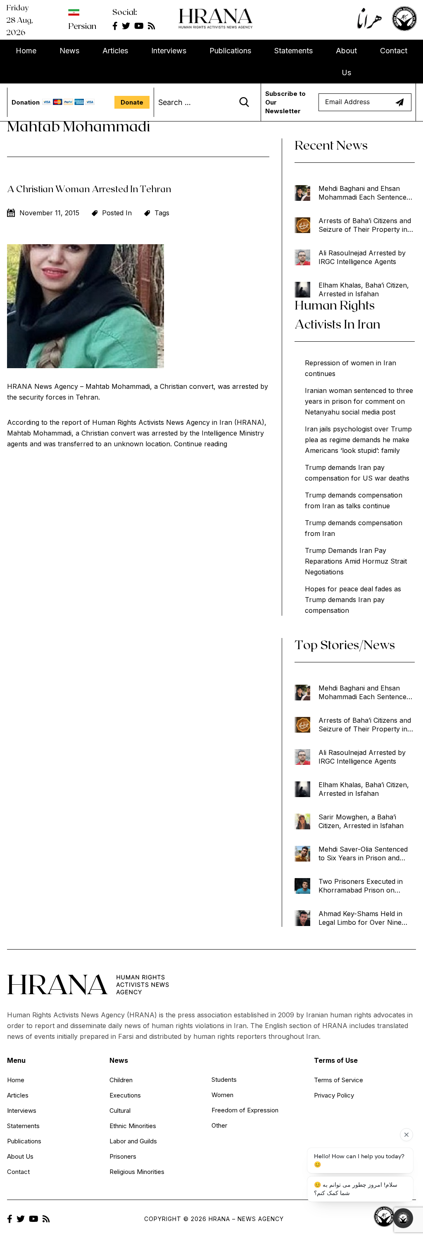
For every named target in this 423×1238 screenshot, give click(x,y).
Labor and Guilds (133, 1141)
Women (222, 1095)
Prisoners (122, 1156)
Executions (125, 1095)
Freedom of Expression (245, 1110)
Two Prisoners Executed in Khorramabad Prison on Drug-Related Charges (360, 886)
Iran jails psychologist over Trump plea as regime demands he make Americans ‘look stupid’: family (358, 440)
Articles (115, 50)
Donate (132, 102)
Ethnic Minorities (132, 1126)
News (69, 50)
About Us (346, 61)
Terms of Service (338, 1080)
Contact (393, 50)
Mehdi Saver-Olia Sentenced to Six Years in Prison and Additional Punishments (363, 853)
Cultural (120, 1110)
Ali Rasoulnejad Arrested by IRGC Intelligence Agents (362, 257)
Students (224, 1079)
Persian (82, 26)
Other (219, 1125)
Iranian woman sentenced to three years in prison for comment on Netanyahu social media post (359, 401)
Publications (230, 50)
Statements (293, 50)
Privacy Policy (334, 1095)
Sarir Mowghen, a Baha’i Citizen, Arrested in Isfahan (361, 821)
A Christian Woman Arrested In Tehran (89, 188)
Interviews (168, 50)
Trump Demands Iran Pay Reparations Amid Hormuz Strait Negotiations (356, 561)
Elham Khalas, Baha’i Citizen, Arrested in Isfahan (363, 289)
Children (121, 1080)
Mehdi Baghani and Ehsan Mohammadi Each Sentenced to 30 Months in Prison (364, 193)
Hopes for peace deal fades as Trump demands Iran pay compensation (353, 599)
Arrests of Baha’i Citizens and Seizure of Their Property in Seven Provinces (364, 225)
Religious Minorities (136, 1172)
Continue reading (200, 444)
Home (26, 50)
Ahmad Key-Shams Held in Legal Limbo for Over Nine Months (360, 918)
